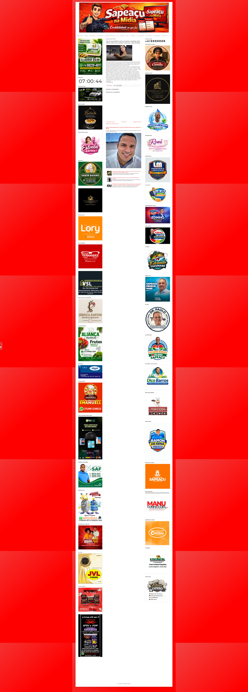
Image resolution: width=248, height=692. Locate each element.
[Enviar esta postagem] (114, 85)
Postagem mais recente (110, 121)
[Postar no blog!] (117, 85)
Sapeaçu (86, 35)
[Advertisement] (90, 668)
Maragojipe (132, 35)
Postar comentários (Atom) (113, 123)
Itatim (127, 35)
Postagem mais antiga (137, 121)
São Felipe (122, 35)
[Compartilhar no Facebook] (120, 85)
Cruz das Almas (100, 35)
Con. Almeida (148, 35)
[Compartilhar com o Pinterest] (121, 85)
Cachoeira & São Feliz (109, 35)
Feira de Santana (140, 35)
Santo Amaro (165, 35)
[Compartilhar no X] (118, 85)
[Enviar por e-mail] (116, 85)
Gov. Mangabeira (156, 35)
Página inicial (79, 35)
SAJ (117, 35)
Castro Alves (92, 35)
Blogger (129, 683)
